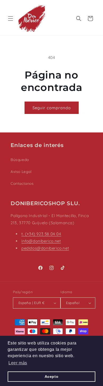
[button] (10, 18)
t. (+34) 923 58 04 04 (41, 233)
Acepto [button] (52, 376)
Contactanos (22, 183)
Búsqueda (20, 159)
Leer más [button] (17, 363)
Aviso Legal (21, 171)
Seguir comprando (51, 107)
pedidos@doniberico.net (45, 248)
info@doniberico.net (41, 240)
